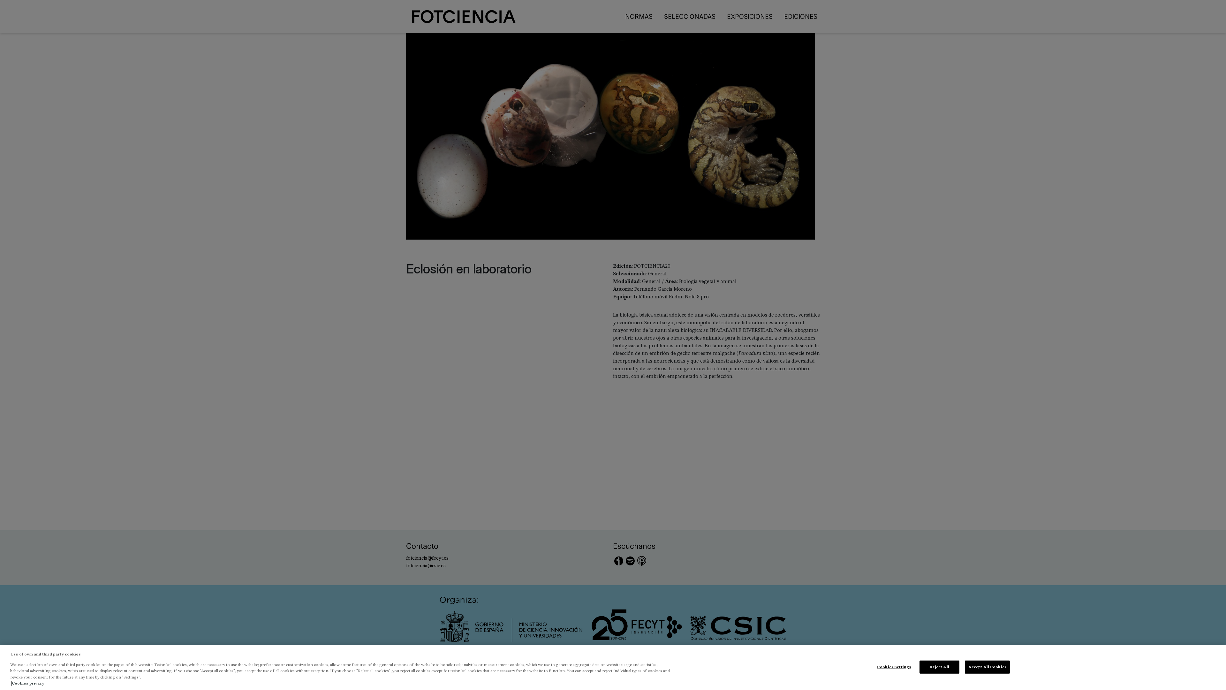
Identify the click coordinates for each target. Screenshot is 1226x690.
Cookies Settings (894, 667)
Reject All (939, 667)
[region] (613, 667)
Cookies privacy (28, 683)
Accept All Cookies (987, 667)
